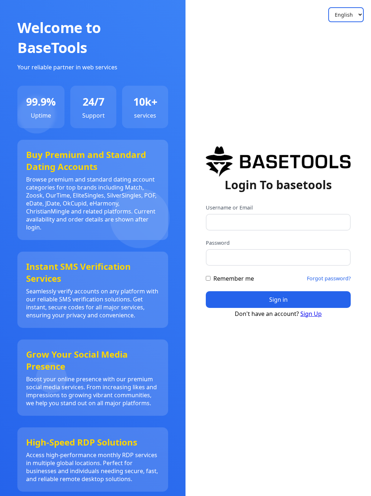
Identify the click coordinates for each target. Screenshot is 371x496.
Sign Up (311, 314)
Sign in (278, 300)
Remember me (233, 278)
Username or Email (229, 207)
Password (218, 242)
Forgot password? (329, 278)
